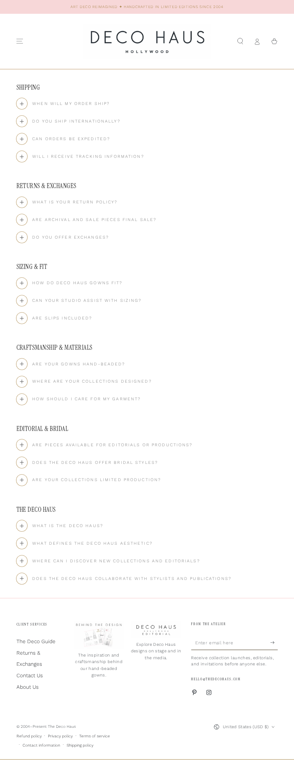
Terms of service (94, 736)
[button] (240, 41)
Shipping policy (80, 745)
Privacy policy (60, 736)
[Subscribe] (274, 643)
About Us (27, 687)
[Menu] (19, 41)
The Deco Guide (36, 641)
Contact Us (29, 675)
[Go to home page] (147, 41)
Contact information (41, 745)
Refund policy (29, 736)
